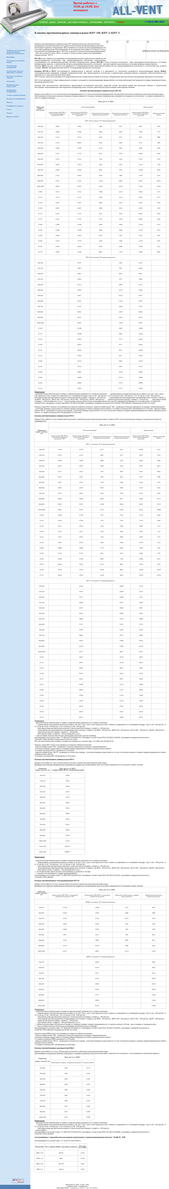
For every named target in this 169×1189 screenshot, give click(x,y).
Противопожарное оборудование (13, 85)
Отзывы (9, 113)
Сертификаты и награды (15, 106)
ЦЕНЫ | (53, 22)
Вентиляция (10, 57)
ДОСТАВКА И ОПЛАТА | (78, 22)
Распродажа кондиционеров (16, 99)
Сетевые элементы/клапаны (16, 95)
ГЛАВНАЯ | (43, 22)
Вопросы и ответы (13, 116)
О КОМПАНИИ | (95, 22)
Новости (9, 102)
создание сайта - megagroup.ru (77, 1186)
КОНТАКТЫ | (109, 22)
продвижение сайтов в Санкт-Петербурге (84, 1188)
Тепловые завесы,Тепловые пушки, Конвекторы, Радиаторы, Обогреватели (16, 52)
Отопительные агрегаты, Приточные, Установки (15, 71)
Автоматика (11, 81)
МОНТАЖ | (62, 22)
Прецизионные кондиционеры (11, 90)
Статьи (9, 109)
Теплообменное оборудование (12, 66)
